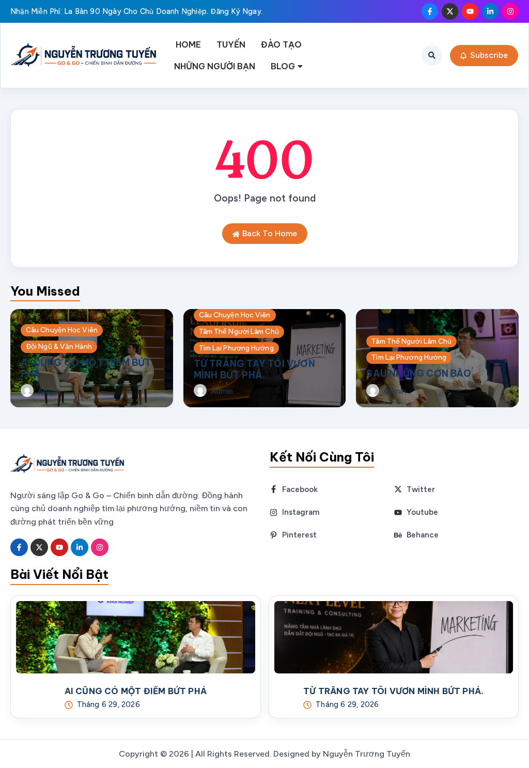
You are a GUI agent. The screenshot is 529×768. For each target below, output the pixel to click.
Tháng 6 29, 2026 (108, 704)
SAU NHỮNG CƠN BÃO (418, 373)
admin (49, 391)
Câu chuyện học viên (62, 330)
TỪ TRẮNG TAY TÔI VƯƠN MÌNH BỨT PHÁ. (254, 369)
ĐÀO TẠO (281, 44)
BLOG (283, 66)
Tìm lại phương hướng (236, 348)
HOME (188, 44)
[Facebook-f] (430, 11)
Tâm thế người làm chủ (239, 331)
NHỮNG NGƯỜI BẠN (214, 66)
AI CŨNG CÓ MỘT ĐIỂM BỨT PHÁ (86, 368)
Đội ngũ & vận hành (59, 346)
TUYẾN (230, 44)
